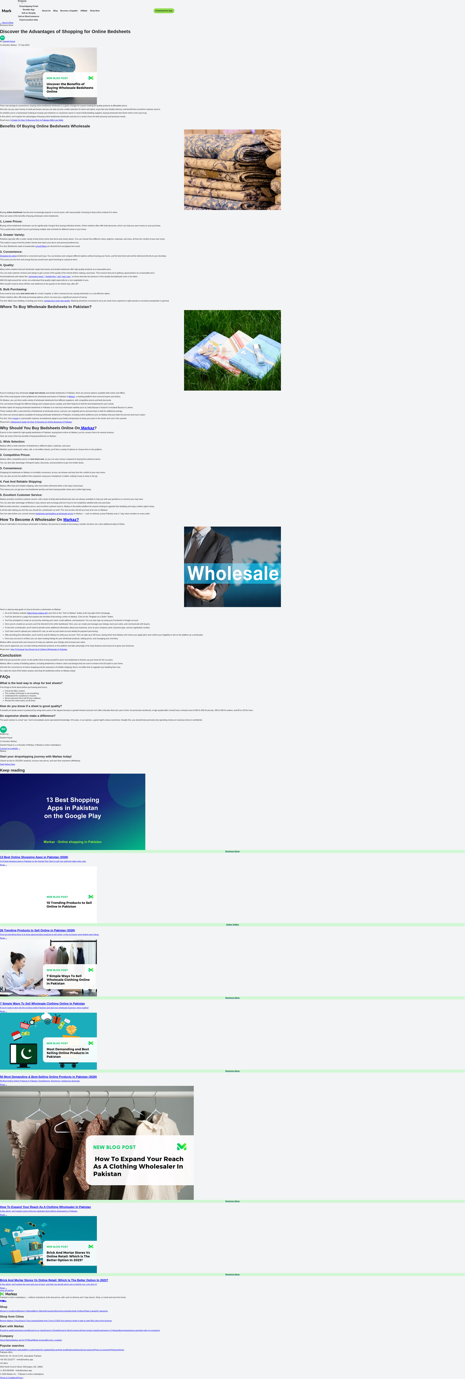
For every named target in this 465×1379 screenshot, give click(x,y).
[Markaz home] (8, 1294)
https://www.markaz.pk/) (38, 613)
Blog (55, 11)
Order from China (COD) (49, 1321)
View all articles (7, 1290)
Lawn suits (4, 1350)
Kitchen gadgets (44, 1350)
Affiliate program (39, 1340)
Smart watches (87, 1350)
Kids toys (62, 1350)
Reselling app (6, 1330)
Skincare (54, 1350)
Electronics (59, 1311)
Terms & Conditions (8, 1378)
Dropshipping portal (20, 1330)
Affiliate (83, 11)
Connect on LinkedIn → (10, 749)
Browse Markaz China (9, 1321)
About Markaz (6, 1340)
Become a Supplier (69, 11)
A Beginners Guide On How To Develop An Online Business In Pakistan (41, 422)
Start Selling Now (7, 764)
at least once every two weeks (57, 301)
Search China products (29, 1321)
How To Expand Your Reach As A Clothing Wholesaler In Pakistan (39, 649)
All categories (102, 1311)
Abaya (78, 1350)
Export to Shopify (51, 1330)
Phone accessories (102, 1350)
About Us (46, 11)
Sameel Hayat (9, 41)
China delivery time (68, 1321)
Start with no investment (149, 1330)
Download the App (163, 11)
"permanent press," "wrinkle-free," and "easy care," (49, 277)
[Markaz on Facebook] (1, 1301)
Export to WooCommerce (70, 1330)
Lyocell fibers (41, 246)
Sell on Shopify (29, 13)
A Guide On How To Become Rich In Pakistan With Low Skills (36, 120)
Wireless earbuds (16, 1350)
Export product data (28, 20)
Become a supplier (54, 1340)
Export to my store (36, 1330)
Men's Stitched (39, 1311)
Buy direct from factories (101, 1321)
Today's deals (90, 1311)
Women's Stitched (25, 1311)
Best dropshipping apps (129, 1330)
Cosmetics (50, 1311)
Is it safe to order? (83, 1321)
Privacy (20, 1378)
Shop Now (95, 11)
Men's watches (30, 1350)
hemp (15, 418)
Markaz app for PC (20, 1340)
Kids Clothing (78, 1311)
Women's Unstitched (9, 1311)
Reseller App (29, 10)
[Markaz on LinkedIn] (5, 1301)
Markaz (72, 397)
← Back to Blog (6, 23)
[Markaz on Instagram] (3, 1301)
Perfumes (114, 1350)
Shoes (121, 1350)
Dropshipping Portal (28, 6)
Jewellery (68, 1311)
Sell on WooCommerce (28, 16)
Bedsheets (71, 1350)
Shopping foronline (8, 256)
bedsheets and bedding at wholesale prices (54, 514)
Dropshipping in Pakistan (108, 1330)
